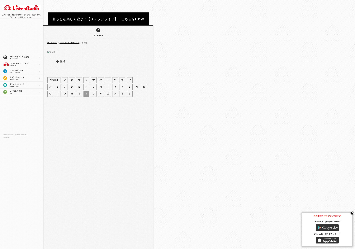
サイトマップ (52, 43)
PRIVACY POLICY (8, 134)
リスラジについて (21, 64)
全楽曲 (54, 79)
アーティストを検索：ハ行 (69, 43)
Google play (327, 227)
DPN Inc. (6, 137)
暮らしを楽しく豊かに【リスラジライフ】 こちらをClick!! (98, 19)
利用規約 (17, 134)
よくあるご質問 (21, 92)
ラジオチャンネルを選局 (21, 57)
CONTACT (24, 134)
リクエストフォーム (21, 85)
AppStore (327, 240)
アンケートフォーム (21, 78)
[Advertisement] (98, 6)
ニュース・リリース (21, 71)
